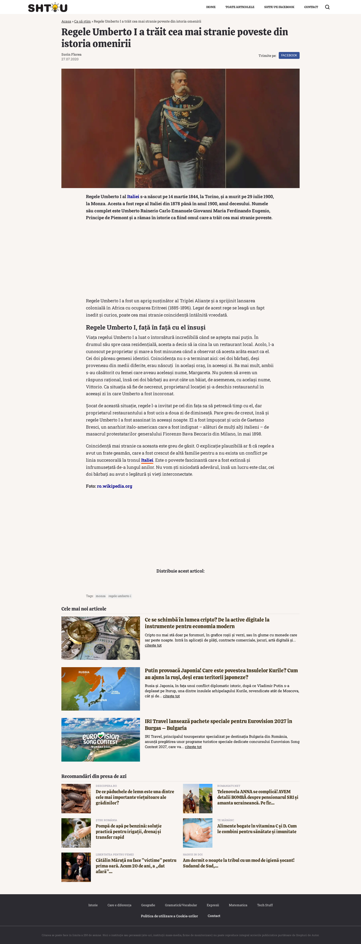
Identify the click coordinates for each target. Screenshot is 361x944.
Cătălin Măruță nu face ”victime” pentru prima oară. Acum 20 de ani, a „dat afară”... (136, 866)
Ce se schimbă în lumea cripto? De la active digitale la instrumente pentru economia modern (207, 623)
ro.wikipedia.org (114, 486)
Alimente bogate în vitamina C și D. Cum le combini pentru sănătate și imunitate (257, 828)
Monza (101, 596)
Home (211, 7)
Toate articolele (239, 7)
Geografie (148, 905)
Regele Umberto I (120, 596)
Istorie (93, 905)
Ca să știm (82, 21)
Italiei (133, 196)
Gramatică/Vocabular (181, 905)
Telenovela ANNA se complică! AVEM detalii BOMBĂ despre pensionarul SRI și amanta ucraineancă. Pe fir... (257, 797)
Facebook (289, 55)
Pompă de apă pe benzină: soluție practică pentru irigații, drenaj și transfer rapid (129, 831)
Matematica (238, 905)
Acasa (66, 21)
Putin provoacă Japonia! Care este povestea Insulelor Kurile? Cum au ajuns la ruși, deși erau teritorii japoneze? (221, 673)
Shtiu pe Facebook (279, 7)
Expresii (213, 905)
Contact (311, 7)
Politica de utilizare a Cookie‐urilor (169, 916)
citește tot (153, 645)
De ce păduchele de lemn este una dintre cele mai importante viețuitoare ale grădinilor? (135, 797)
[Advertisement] (180, 260)
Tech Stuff (265, 905)
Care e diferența (119, 905)
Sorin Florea (71, 54)
